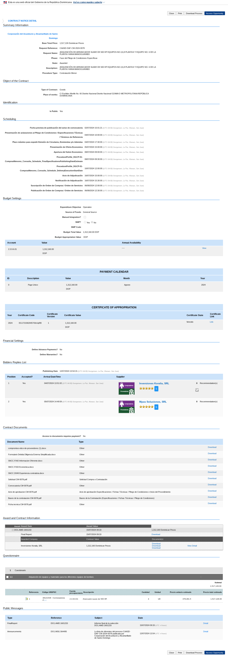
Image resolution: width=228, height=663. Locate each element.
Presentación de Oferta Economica (66, 147)
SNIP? (78, 222)
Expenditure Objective (70, 207)
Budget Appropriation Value (68, 237)
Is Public (54, 111)
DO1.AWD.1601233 (59, 623)
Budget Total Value (72, 232)
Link (211, 322)
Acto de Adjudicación (72, 175)
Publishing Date (50, 371)
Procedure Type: (50, 73)
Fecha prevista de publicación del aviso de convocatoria (56, 128)
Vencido (189, 322)
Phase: (54, 58)
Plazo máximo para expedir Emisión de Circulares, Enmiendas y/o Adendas (47, 142)
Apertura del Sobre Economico (68, 152)
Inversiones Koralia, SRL (154, 383)
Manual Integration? (71, 217)
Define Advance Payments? (45, 349)
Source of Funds (73, 212)
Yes (88, 223)
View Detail (192, 546)
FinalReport (12, 623)
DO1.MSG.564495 (59, 631)
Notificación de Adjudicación (69, 180)
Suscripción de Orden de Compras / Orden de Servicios (57, 185)
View (204, 248)
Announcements (14, 631)
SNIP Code (76, 227)
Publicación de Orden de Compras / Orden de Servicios (57, 190)
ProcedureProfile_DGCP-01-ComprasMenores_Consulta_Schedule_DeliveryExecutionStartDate (51, 168)
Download (212, 447)
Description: (52, 68)
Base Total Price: (50, 43)
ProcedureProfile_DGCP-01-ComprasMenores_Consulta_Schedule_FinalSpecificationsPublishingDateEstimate (44, 159)
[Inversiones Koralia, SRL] (126, 388)
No (95, 223)
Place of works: (50, 95)
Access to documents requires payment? (61, 436)
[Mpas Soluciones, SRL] (126, 406)
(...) (45, 600)
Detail (205, 623)
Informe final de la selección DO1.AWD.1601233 (106, 624)
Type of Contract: (49, 90)
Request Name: (50, 53)
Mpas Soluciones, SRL (153, 401)
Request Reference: (48, 48)
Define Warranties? (49, 354)
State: (55, 63)
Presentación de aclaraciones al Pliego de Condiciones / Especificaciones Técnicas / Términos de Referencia (44, 135)
